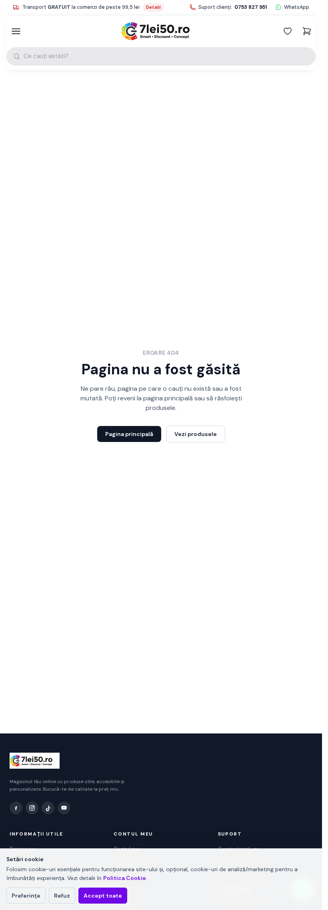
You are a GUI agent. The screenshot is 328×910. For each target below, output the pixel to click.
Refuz (62, 895)
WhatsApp (296, 7)
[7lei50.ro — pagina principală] (161, 31)
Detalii (153, 7)
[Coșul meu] (307, 31)
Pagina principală (129, 434)
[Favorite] (287, 31)
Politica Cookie (124, 878)
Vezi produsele (195, 434)
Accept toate (103, 895)
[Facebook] (16, 808)
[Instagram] (32, 808)
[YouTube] (64, 808)
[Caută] (16, 56)
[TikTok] (48, 808)
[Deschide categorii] (15, 31)
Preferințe (26, 895)
